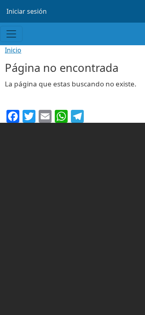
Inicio (13, 50)
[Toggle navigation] (11, 34)
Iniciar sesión (26, 11)
